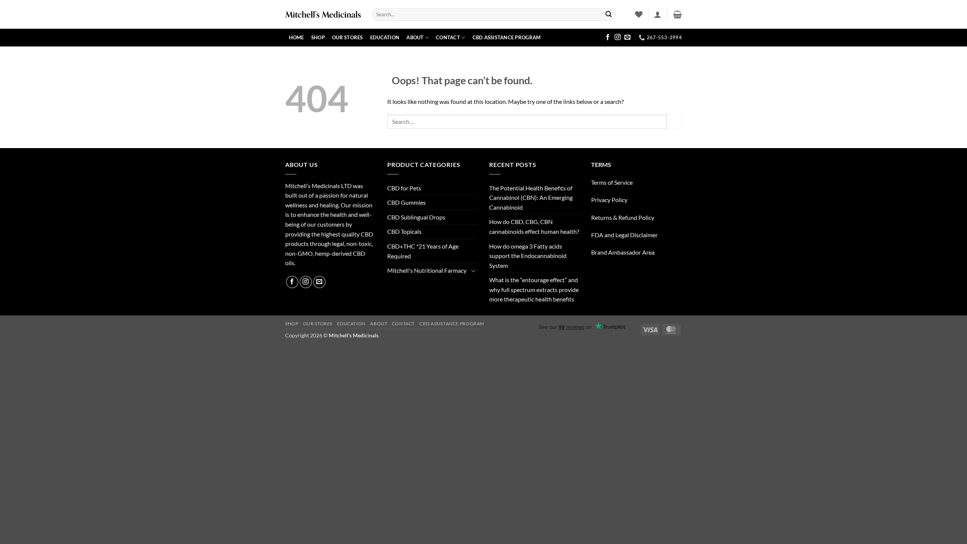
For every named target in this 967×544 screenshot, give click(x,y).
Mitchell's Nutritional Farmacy (427, 270)
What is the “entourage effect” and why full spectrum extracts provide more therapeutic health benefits (534, 289)
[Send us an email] (627, 37)
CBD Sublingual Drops (416, 217)
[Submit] (608, 14)
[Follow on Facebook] (608, 37)
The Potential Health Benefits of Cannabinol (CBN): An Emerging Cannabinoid (531, 197)
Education (384, 37)
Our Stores (347, 37)
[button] (657, 14)
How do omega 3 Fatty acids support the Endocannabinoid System (528, 256)
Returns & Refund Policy (622, 217)
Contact (448, 37)
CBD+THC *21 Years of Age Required (423, 251)
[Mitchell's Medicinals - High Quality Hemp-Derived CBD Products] (323, 14)
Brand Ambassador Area (623, 252)
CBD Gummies (406, 202)
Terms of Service (612, 182)
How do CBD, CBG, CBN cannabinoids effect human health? (534, 226)
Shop (318, 37)
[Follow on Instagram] (618, 37)
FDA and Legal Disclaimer (624, 234)
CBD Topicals (404, 231)
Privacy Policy (609, 199)
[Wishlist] (639, 14)
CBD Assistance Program (507, 37)
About (414, 37)
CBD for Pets (404, 188)
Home (296, 37)
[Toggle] (473, 270)
